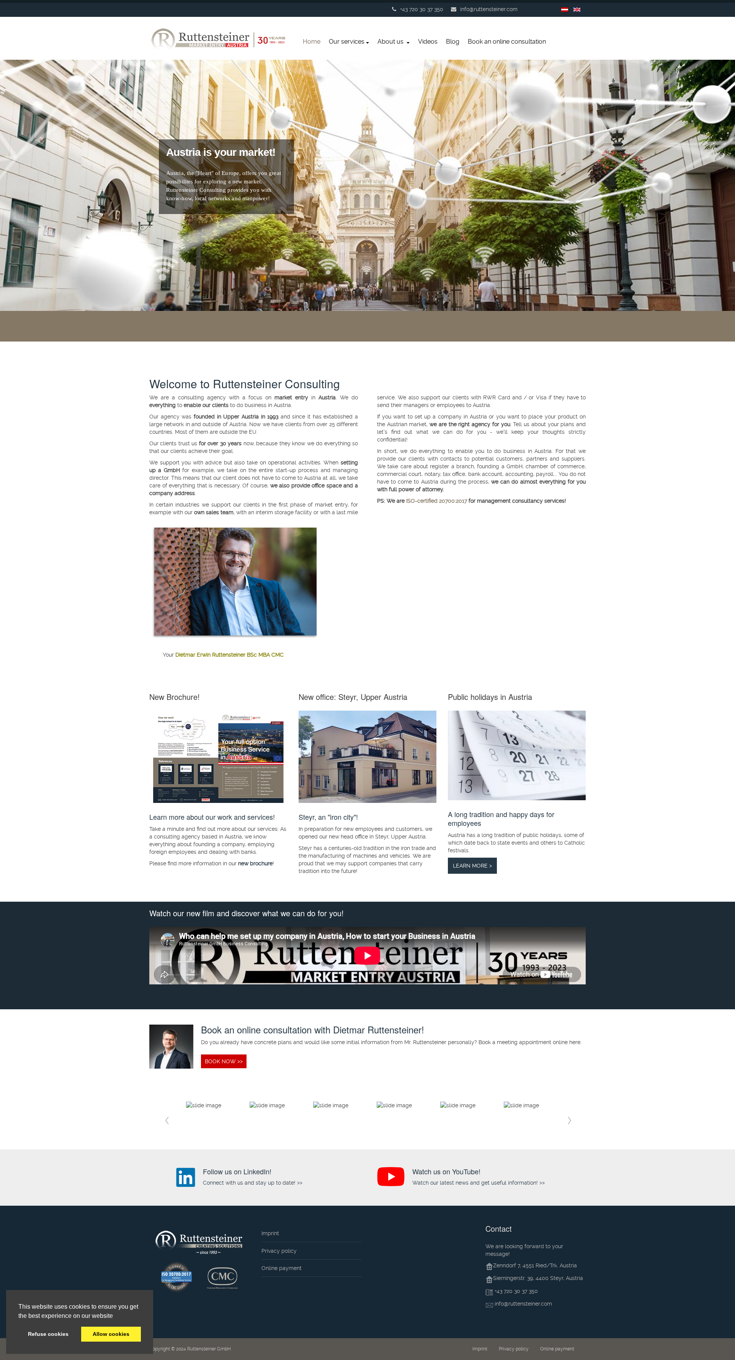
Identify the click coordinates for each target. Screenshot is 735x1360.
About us (391, 41)
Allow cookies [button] (111, 1334)
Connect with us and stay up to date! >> (252, 1183)
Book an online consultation (507, 41)
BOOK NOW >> (224, 1061)
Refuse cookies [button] (48, 1334)
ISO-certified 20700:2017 (436, 501)
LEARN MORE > (472, 866)
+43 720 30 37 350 (516, 1291)
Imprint (270, 1233)
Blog (452, 41)
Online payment (281, 1268)
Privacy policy (279, 1251)
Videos (428, 41)
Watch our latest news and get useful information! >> (478, 1183)
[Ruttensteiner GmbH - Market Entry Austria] (220, 40)
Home (311, 41)
